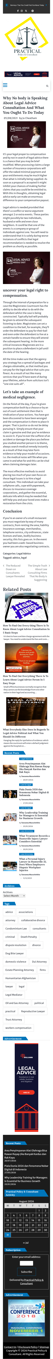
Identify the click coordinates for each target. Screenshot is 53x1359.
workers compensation (18, 1027)
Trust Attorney (13, 1019)
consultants (39, 928)
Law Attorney (27, 831)
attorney (10, 920)
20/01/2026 (28, 849)
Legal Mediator (13, 994)
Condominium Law (16, 928)
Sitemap (44, 1347)
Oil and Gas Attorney (17, 1003)
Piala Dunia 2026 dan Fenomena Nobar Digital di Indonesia (34, 792)
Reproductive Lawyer (33, 1011)
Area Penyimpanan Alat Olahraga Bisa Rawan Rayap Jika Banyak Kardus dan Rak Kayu (34, 768)
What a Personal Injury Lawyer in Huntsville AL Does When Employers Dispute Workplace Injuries (33, 864)
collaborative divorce (33, 920)
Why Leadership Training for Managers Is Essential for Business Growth (33, 815)
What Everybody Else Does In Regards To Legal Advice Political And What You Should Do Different (26, 733)
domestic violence (15, 961)
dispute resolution (15, 945)
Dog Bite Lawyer (14, 953)
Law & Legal (26, 785)
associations (26, 912)
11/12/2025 (27, 878)
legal (24, 557)
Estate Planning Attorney (19, 969)
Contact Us (10, 1347)
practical (10, 1011)
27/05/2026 (28, 803)
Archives (8, 892)
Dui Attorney (39, 961)
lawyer (9, 986)
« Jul (26, 1242)
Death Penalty (29, 936)
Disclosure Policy (28, 1347)
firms (43, 969)
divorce (36, 945)
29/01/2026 (28, 826)
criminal (10, 936)
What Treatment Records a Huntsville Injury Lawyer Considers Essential (34, 838)
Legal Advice (23, 553)
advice (16, 557)
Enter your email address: (27, 1270)
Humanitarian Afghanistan (20, 978)
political (39, 1003)
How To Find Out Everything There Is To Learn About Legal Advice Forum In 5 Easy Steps (25, 680)
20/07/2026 (28, 780)
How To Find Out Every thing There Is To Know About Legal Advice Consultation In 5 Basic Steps (26, 629)
